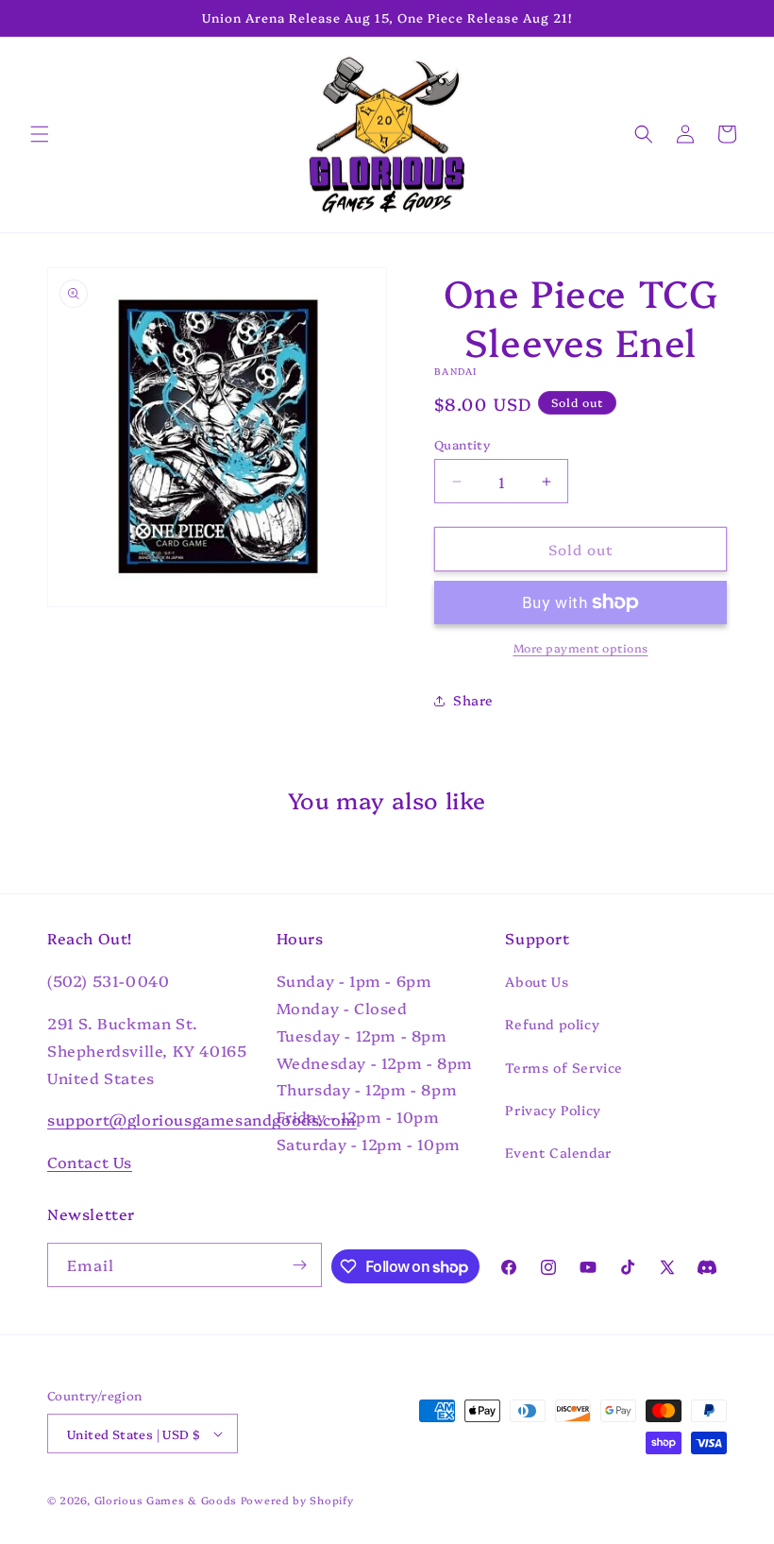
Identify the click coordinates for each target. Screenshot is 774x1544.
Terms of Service (564, 1067)
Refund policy (552, 1023)
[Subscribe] (300, 1265)
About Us (536, 981)
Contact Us (89, 1161)
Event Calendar (558, 1152)
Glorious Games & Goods (165, 1500)
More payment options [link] (580, 647)
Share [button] (473, 699)
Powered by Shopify (297, 1500)
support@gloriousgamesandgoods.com (202, 1119)
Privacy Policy (552, 1109)
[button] (39, 134)
